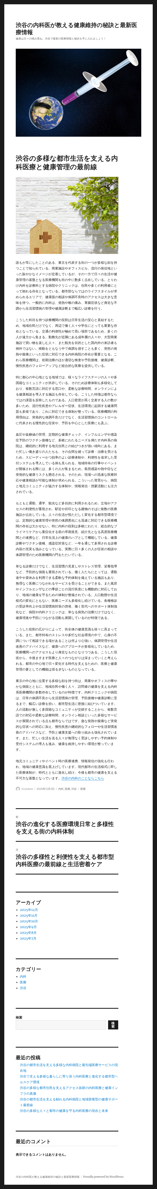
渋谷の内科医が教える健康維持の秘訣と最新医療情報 (48, 1177)
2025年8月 (28, 933)
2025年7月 (28, 938)
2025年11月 (28, 915)
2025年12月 (29, 910)
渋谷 (74, 788)
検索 (19, 1017)
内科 (61, 788)
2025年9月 (28, 927)
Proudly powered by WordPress (103, 1177)
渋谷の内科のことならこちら (83, 778)
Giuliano (27, 788)
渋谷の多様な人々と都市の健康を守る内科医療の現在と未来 (64, 1111)
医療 (67, 788)
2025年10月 (29, 921)
